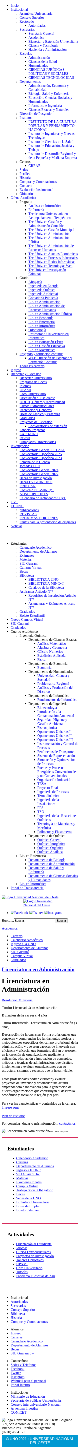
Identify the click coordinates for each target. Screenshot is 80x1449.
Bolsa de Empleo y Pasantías (40, 414)
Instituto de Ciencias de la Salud (50, 141)
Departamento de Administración (51, 864)
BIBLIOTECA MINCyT (46, 583)
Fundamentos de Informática (57, 699)
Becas (24, 571)
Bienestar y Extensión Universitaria (53, 41)
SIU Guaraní (29, 563)
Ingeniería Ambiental (43, 294)
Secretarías (27, 29)
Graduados (27, 418)
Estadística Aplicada (51, 655)
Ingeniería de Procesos (53, 792)
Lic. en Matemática (41, 350)
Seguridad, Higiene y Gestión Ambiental (52, 722)
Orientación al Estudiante (37, 398)
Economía (44, 667)
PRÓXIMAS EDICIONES (39, 518)
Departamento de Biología (46, 860)
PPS (40, 808)
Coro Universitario (33, 394)
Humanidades (38, 65)
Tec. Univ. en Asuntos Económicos (53, 254)
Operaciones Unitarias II (54, 736)
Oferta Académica (23, 198)
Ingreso (16, 370)
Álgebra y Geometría (52, 647)
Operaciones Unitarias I (53, 732)
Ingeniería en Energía (43, 286)
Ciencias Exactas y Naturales (48, 109)
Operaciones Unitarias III (55, 740)
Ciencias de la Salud (42, 61)
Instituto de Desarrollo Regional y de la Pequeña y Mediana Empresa (52, 156)
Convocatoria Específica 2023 (41, 458)
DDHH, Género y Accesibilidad (42, 402)
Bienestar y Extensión (26, 374)
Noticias (16, 526)
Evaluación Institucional (36, 190)
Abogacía (35, 282)
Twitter (16, 1373)
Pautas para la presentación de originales (48, 522)
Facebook (17, 1369)
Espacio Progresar (32, 430)
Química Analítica (50, 852)
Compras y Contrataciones (38, 182)
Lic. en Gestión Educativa (46, 346)
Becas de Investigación (36, 478)
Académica (36, 37)
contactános (67, 1123)
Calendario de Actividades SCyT (43, 498)
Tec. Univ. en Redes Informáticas (51, 262)
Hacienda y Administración (47, 49)
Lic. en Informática (41, 326)
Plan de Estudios (13, 1116)
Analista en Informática (44, 206)
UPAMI (25, 390)
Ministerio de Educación (28, 1396)
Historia (25, 178)
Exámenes (27, 555)
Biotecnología (47, 707)
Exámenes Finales (29, 1182)
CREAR (34, 166)
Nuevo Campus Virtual (27, 619)
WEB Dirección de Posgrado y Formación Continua (50, 360)
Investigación (20, 446)
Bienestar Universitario (36, 378)
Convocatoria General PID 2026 (42, 450)
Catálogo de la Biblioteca (46, 587)
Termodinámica (48, 796)
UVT (14, 502)
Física (41, 659)
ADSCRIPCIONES (34, 494)
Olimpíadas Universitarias (38, 442)
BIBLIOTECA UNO (43, 579)
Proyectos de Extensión (36, 422)
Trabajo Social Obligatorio (34, 1190)
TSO (40, 812)
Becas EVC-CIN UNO (36, 482)
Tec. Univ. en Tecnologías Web (50, 266)
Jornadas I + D (30, 466)
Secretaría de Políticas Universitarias (36, 1400)
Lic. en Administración (44, 302)
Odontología (37, 330)
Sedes (24, 170)
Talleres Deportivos (30, 1260)
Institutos (26, 117)
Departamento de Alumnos (38, 551)
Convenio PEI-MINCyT (37, 490)
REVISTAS (28, 514)
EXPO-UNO (29, 434)
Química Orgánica (50, 848)
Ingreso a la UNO (23, 944)
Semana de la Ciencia (35, 462)
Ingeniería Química (41, 290)
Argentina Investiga (24, 1408)
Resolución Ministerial (17, 1000)
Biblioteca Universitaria (32, 1202)
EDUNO (17, 506)
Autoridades (37, 25)
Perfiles (25, 174)
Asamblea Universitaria (36, 13)
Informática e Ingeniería (45, 105)
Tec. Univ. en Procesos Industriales (53, 258)
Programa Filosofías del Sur (35, 1276)
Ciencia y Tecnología (43, 45)
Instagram (17, 1377)
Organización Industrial (53, 780)
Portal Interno (20, 1385)
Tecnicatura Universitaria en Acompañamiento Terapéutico (49, 216)
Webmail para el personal (28, 1381)
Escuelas (26, 53)
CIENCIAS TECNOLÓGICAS (51, 77)
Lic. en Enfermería (41, 322)
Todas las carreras (32, 366)
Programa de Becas (33, 382)
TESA (41, 784)
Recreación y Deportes (36, 410)
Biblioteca (27, 575)
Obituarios (27, 194)
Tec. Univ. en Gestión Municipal (51, 230)
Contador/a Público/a (43, 298)
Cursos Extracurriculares (37, 406)
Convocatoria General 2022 (39, 474)
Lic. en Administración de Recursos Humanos (46, 308)
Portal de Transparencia (27, 888)
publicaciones (29, 510)
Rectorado (27, 21)
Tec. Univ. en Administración (49, 234)
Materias (26, 559)
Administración (39, 57)
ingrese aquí (10, 1107)
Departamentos (30, 81)
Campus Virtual (31, 567)
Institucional (19, 9)
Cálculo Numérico (50, 651)
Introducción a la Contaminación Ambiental (55, 713)
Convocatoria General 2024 (39, 470)
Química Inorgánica (51, 844)
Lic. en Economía (40, 318)
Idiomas (25, 386)
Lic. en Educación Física (45, 342)
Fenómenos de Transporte (55, 752)
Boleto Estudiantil (32, 615)
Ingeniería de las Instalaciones (48, 802)
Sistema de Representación (56, 756)
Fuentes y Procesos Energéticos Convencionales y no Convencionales (57, 772)
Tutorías (22, 1272)
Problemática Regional (53, 683)
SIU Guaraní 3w (28, 1174)
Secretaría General (41, 33)
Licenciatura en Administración (38, 969)
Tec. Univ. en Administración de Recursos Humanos (51, 248)
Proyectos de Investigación (35, 1256)
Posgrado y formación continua (41, 354)
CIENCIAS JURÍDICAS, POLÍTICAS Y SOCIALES (48, 71)
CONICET (18, 1412)
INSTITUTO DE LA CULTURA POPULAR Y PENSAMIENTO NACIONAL (52, 125)
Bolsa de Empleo (28, 1206)
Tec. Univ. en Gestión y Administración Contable (46, 224)
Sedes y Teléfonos (23, 1365)
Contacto (26, 186)
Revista (25, 438)
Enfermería (36, 210)
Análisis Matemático (51, 643)
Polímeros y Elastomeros (54, 832)
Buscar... (8, 920)
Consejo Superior (32, 17)
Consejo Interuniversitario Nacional (35, 1404)
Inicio (15, 5)
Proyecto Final (47, 788)
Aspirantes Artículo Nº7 (36, 591)
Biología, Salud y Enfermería (48, 93)
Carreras (16, 936)
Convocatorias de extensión (47, 426)
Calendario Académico (36, 547)
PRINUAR (28, 486)
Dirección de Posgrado (36, 113)
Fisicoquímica (47, 728)
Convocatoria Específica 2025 (41, 454)
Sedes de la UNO (28, 1198)
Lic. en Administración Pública (50, 314)
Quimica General (49, 840)
